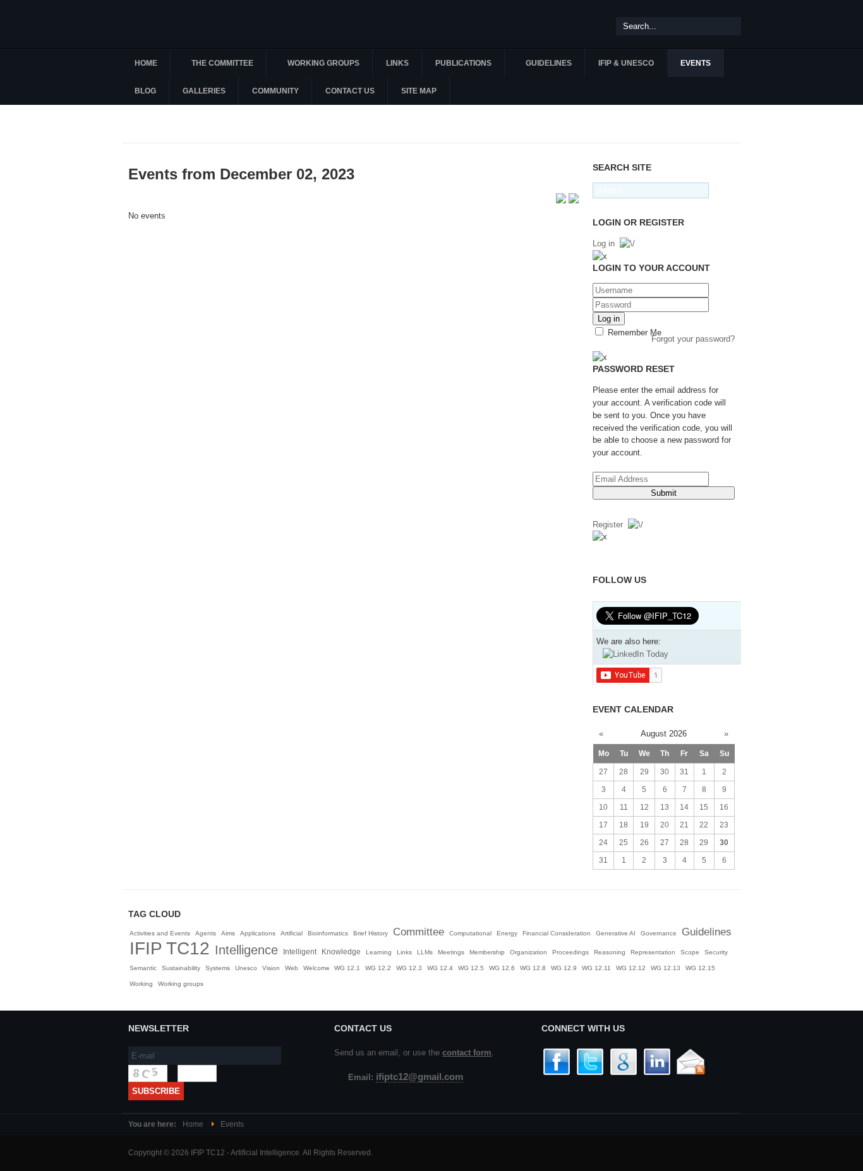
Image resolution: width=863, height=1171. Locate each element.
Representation (653, 952)
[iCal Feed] (574, 200)
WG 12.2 (378, 967)
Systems (217, 967)
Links (404, 952)
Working (141, 983)
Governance (659, 933)
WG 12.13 (665, 967)
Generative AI (616, 933)
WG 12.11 (596, 967)
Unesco (246, 967)
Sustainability (181, 967)
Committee (418, 932)
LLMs (425, 952)
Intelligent (300, 951)
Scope (689, 952)
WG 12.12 (631, 967)
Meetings (451, 952)
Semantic (143, 967)
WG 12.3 (409, 967)
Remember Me (633, 332)
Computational (470, 933)
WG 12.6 (502, 967)
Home (193, 1124)
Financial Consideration (556, 933)
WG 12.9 (564, 967)
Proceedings (570, 952)
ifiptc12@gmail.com (419, 1077)
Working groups (180, 983)
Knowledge (341, 951)
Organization (528, 952)
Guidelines (707, 932)
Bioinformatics (328, 933)
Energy (507, 933)
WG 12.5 (471, 967)
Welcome (317, 967)
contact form (467, 1052)
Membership (487, 952)
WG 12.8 (533, 967)
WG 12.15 (700, 967)
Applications (257, 933)
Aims (228, 933)
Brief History (370, 933)
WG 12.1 (347, 967)
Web (291, 967)
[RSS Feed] (562, 200)
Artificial (292, 933)
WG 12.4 (440, 967)
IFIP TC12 (170, 948)
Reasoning (609, 952)
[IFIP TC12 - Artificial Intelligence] (197, 24)
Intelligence (246, 950)
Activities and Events (160, 933)
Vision (271, 967)
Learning (379, 952)
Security (716, 952)
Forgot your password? (693, 339)
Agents (205, 933)
